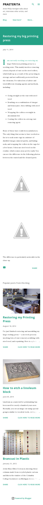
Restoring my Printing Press (19, 319)
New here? (17, 20)
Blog (5, 20)
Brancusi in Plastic (16, 459)
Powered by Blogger (22, 498)
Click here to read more (29, 347)
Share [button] (34, 268)
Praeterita (11, 4)
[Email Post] (4, 268)
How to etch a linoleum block (19, 390)
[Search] (33, 4)
